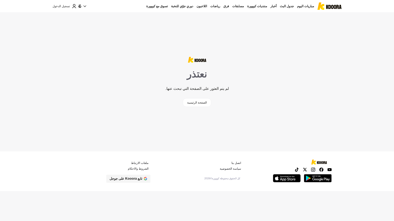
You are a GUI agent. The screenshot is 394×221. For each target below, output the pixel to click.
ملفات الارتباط (140, 163)
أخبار (273, 6)
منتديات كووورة (257, 6)
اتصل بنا (236, 163)
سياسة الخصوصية (230, 168)
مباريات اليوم (305, 6)
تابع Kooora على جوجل (126, 178)
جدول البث (287, 6)
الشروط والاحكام (138, 168)
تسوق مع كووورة (157, 6)
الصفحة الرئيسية (197, 102)
